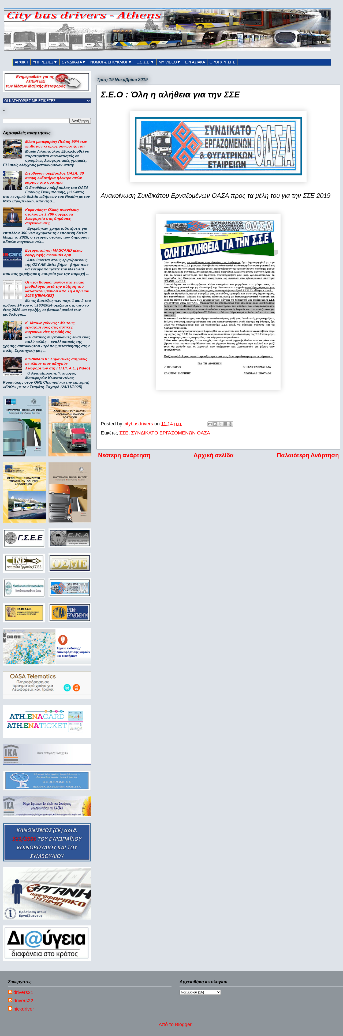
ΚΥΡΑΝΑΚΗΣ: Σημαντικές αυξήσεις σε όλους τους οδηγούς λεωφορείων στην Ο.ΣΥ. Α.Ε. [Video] (57, 363)
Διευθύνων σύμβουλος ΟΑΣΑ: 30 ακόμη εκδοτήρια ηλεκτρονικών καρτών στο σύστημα (54, 177)
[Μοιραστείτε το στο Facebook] (225, 424)
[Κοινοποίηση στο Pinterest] (230, 424)
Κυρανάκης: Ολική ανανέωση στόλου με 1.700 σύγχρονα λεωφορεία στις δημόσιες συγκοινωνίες (52, 216)
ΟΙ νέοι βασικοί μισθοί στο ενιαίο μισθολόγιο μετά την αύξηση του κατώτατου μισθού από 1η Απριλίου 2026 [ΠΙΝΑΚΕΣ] (57, 289)
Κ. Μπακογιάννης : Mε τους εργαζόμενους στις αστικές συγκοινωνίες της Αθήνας (49, 327)
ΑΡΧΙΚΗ (21, 62)
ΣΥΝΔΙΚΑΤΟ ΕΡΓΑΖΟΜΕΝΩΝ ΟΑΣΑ (170, 433)
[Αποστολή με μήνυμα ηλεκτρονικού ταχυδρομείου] (210, 424)
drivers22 (23, 1000)
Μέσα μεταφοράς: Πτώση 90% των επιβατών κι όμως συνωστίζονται (56, 143)
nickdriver (23, 1009)
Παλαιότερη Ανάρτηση (308, 455)
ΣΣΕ (123, 433)
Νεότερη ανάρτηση (124, 455)
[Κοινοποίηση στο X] (220, 424)
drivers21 (23, 992)
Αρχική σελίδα (213, 455)
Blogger (183, 1024)
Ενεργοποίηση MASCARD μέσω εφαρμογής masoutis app (54, 252)
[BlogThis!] (215, 424)
